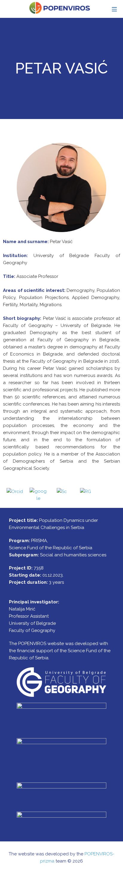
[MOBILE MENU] (114, 8)
